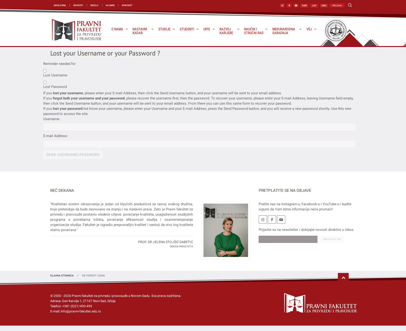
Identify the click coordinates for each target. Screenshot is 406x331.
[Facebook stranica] (289, 5)
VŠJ (309, 29)
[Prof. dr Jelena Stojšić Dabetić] (224, 233)
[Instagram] (263, 219)
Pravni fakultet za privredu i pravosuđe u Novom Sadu (111, 296)
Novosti (78, 5)
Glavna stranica (62, 275)
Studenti (187, 29)
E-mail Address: (55, 136)
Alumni (110, 5)
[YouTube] (281, 219)
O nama (117, 29)
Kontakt (127, 5)
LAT (314, 5)
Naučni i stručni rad (254, 31)
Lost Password (55, 87)
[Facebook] (272, 219)
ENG (324, 5)
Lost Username (55, 75)
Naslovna (60, 5)
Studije (164, 29)
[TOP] (343, 278)
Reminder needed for (59, 64)
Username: (51, 119)
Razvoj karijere (226, 31)
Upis (206, 29)
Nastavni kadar (140, 31)
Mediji (94, 5)
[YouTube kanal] (296, 5)
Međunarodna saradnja (283, 31)
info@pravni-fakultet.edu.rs (81, 311)
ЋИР (304, 5)
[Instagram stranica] (282, 5)
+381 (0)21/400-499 (77, 306)
